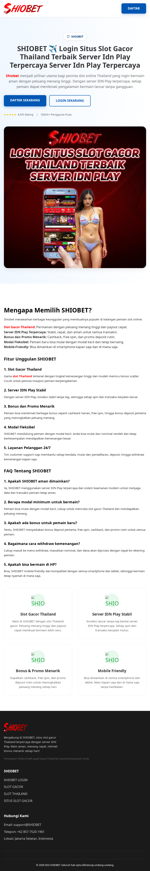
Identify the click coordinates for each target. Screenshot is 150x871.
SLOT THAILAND (16, 794)
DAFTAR (134, 8)
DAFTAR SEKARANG (25, 100)
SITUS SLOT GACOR (18, 801)
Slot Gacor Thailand (19, 327)
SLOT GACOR (13, 787)
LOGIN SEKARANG (70, 100)
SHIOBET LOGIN (16, 780)
